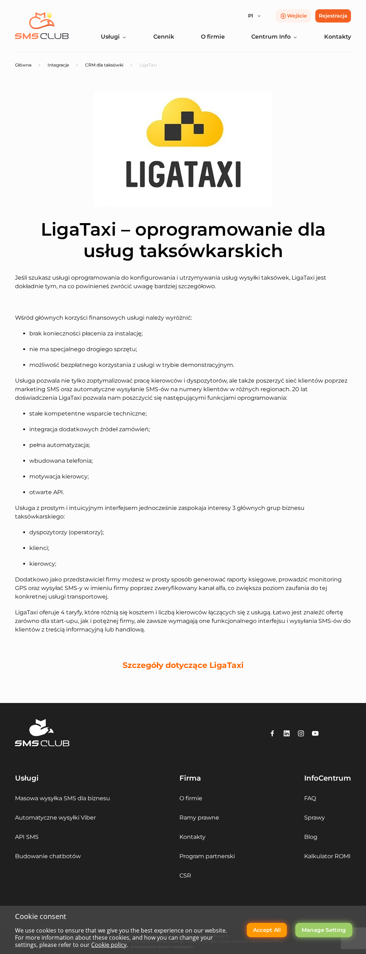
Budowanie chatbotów (48, 856)
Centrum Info (271, 36)
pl (250, 16)
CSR (185, 875)
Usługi (110, 36)
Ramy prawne (199, 817)
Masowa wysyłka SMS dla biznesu (62, 798)
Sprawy (314, 817)
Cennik (163, 36)
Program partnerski (207, 856)
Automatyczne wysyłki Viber (55, 817)
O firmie (213, 36)
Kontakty (337, 36)
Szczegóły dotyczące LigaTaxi (183, 665)
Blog (310, 836)
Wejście (297, 16)
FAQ (310, 798)
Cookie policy (109, 945)
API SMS (27, 836)
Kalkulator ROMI (327, 856)
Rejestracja (333, 16)
